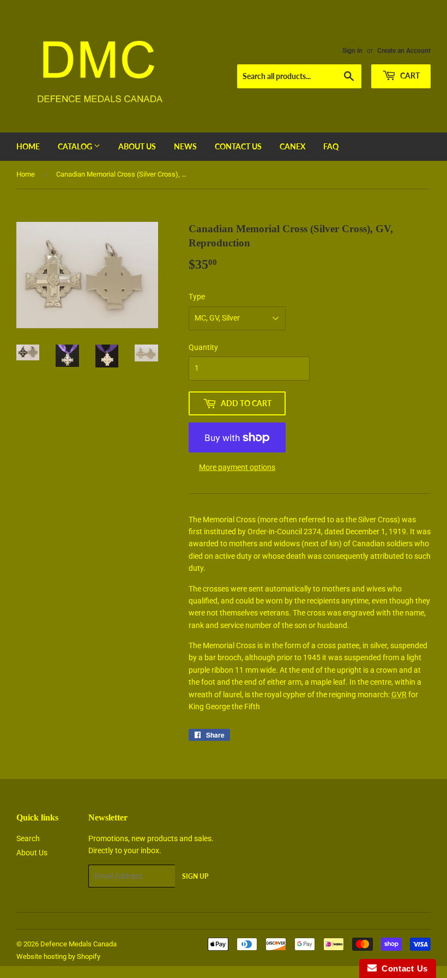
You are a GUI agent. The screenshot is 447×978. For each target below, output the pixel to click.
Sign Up (195, 876)
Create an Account (404, 51)
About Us (137, 146)
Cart (409, 75)
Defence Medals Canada (78, 944)
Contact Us (238, 146)
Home (28, 146)
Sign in (352, 51)
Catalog (76, 146)
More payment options (237, 467)
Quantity (203, 347)
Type (197, 296)
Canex (292, 146)
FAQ (331, 146)
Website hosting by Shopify (58, 956)
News (185, 146)
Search (28, 838)
